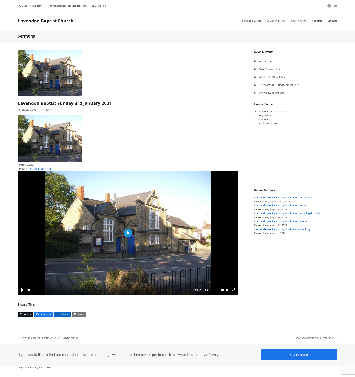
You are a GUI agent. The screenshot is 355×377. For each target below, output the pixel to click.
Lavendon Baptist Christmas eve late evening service (48, 338)
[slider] (108, 290)
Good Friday (265, 61)
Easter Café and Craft (269, 69)
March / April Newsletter (271, 77)
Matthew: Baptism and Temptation (315, 338)
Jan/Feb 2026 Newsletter (271, 92)
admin (48, 109)
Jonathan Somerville (40, 168)
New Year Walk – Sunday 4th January (278, 85)
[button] (25, 314)
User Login (100, 5)
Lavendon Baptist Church (46, 21)
